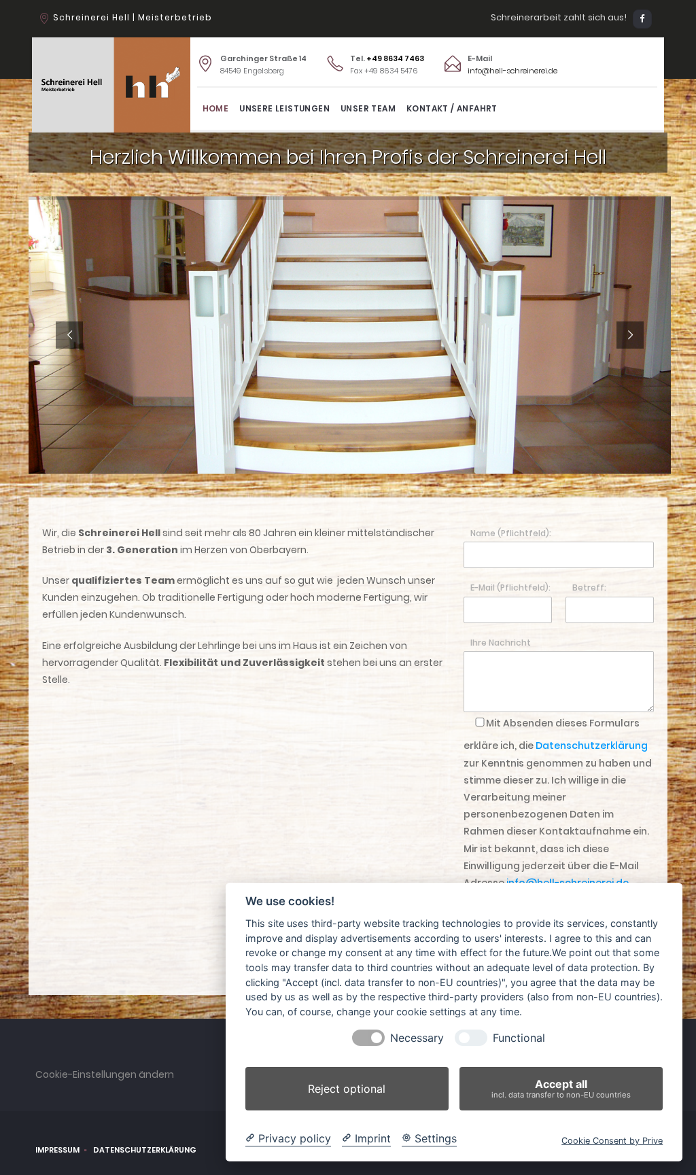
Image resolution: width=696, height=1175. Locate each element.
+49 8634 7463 (395, 58)
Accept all (561, 1088)
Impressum (57, 1149)
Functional (519, 1038)
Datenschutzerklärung (592, 745)
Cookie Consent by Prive (612, 1141)
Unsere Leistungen (284, 108)
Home (216, 108)
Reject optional (346, 1088)
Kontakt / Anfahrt (452, 108)
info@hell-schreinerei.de (512, 70)
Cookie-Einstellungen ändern (104, 1074)
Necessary (417, 1038)
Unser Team (368, 108)
